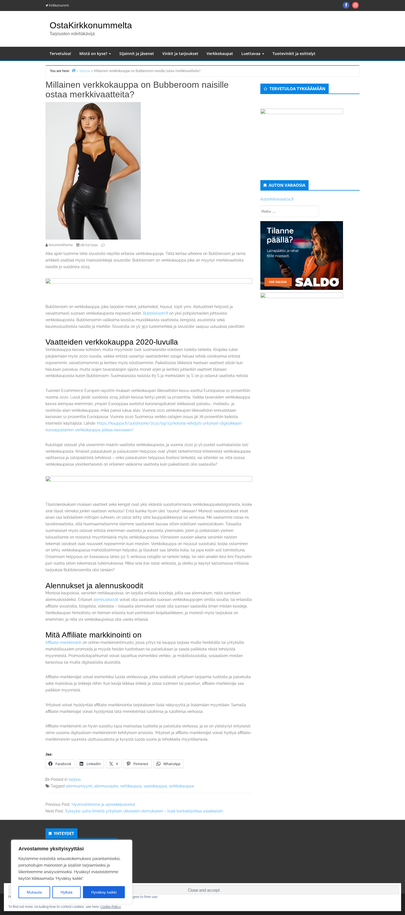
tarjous (75, 779)
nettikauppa (131, 786)
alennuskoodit (105, 599)
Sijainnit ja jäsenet (136, 53)
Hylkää (66, 892)
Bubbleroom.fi (155, 313)
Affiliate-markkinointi (63, 642)
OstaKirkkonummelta (91, 25)
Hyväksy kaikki (104, 892)
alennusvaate (106, 786)
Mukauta (34, 892)
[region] (71, 872)
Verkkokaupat (220, 53)
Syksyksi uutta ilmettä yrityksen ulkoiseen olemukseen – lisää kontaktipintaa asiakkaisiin (144, 811)
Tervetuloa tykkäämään (297, 88)
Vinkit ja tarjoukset (180, 53)
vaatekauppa (155, 786)
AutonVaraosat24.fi (276, 199)
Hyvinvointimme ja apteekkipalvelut (103, 804)
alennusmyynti (79, 786)
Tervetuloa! (60, 53)
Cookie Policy (110, 907)
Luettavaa (251, 53)
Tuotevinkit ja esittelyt (293, 53)
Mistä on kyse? (93, 53)
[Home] (73, 70)
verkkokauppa (181, 786)
